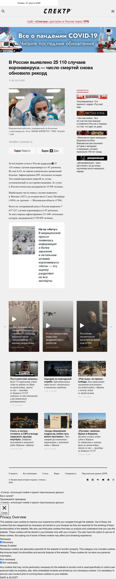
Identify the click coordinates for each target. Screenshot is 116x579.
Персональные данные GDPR (94, 473)
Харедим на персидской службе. (57, 383)
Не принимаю (18, 499)
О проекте (13, 473)
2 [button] (55, 354)
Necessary (7, 542)
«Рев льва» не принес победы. (91, 385)
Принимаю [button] (5, 499)
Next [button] (111, 326)
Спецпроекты (83, 90)
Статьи (45, 473)
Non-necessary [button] (7, 559)
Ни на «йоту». (49, 254)
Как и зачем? (6, 495)
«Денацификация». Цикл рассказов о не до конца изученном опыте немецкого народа (90, 167)
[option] (24, 326)
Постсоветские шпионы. (24, 390)
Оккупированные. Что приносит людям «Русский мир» (90, 104)
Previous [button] (5, 326)
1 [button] (51, 354)
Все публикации (30, 473)
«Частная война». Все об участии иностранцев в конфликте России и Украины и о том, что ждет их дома (92, 122)
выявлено (46, 163)
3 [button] (60, 354)
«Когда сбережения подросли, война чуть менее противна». (56, 437)
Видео (56, 473)
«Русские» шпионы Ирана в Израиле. (90, 440)
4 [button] (64, 354)
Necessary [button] (5, 538)
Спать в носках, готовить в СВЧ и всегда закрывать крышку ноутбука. (24, 437)
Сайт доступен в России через (58, 21)
